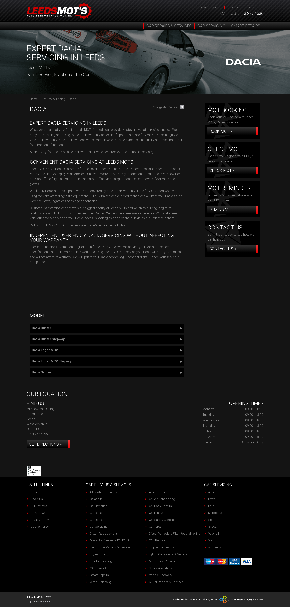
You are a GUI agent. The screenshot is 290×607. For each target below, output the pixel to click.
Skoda (212, 526)
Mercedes (215, 512)
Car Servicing (211, 26)
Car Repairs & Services (169, 26)
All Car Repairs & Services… (167, 582)
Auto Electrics (158, 492)
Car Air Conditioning (162, 499)
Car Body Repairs (160, 506)
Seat (211, 519)
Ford (211, 506)
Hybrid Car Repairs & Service (168, 554)
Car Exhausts (157, 512)
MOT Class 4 (98, 568)
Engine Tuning (99, 554)
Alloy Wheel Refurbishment (107, 492)
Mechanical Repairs (162, 561)
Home (203, 7)
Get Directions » (45, 444)
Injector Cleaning (101, 561)
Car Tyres (155, 526)
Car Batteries (98, 506)
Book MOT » (221, 131)
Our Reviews (234, 7)
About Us (216, 7)
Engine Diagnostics (161, 547)
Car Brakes (97, 512)
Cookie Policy (40, 526)
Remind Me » (221, 209)
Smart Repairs (245, 26)
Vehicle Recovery (160, 575)
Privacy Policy (40, 519)
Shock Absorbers (160, 568)
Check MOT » (222, 170)
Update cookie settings (40, 601)
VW (210, 540)
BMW (211, 499)
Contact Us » (223, 248)
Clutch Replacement (103, 533)
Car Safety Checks (161, 519)
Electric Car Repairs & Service (110, 547)
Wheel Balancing (101, 582)
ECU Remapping (159, 540)
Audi (211, 492)
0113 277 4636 (241, 13)
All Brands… (215, 547)
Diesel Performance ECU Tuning (111, 540)
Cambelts (96, 499)
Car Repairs (97, 519)
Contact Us (253, 7)
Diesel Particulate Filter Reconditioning (174, 533)
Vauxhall (213, 533)
